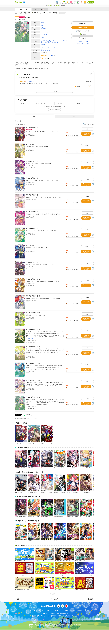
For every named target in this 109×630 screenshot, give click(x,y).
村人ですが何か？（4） (33, 178)
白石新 (42, 22)
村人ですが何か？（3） (33, 161)
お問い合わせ (49, 611)
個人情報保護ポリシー (62, 613)
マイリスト (83, 38)
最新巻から (22, 124)
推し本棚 (83, 34)
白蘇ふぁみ (44, 28)
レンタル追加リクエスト (83, 41)
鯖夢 (42, 25)
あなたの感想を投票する (54, 109)
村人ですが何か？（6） (33, 211)
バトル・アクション (62, 40)
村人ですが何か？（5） (33, 195)
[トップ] (18, 2)
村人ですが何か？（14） (33, 346)
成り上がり (55, 42)
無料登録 (91, 2)
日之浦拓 (56, 541)
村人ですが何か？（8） (33, 245)
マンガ (42, 37)
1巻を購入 (82, 27)
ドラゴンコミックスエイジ (48, 47)
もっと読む (30, 338)
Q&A (43, 611)
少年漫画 (43, 40)
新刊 (18, 599)
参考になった (80, 86)
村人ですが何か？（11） (33, 296)
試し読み (87, 129)
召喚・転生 (44, 42)
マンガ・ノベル (23, 9)
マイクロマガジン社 (46, 32)
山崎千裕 (30, 541)
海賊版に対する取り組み (64, 616)
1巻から (17, 124)
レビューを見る (54, 91)
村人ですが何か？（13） (33, 329)
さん (31, 81)
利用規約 (53, 613)
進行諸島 (81, 541)
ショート (40, 9)
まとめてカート (89, 124)
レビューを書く (46, 58)
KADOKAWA (44, 34)
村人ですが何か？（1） (33, 127)
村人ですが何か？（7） (33, 228)
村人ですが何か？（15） (33, 363)
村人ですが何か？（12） (33, 312)
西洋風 (49, 42)
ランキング (54, 599)
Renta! (16, 418)
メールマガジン (78, 611)
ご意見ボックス (69, 611)
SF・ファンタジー (51, 40)
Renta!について (31, 611)
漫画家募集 (53, 616)
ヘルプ (38, 611)
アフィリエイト (45, 613)
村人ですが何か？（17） (33, 397)
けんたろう (17, 541)
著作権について (45, 616)
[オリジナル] (35, 13)
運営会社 (74, 616)
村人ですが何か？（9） (33, 262)
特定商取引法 (35, 616)
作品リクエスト (59, 611)
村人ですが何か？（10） (33, 279)
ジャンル (61, 13)
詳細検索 (90, 599)
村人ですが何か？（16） (33, 380)
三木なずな (43, 541)
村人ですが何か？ (45, 50)
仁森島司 (69, 541)
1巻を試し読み (82, 23)
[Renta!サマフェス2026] (23, 2)
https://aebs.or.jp (37, 626)
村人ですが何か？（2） (33, 144)
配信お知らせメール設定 (83, 43)
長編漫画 (43, 44)
